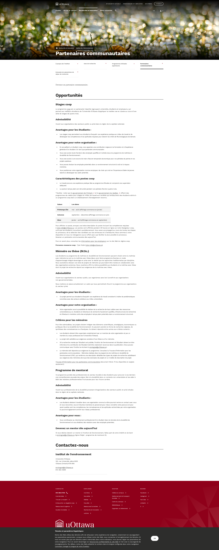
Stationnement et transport (120, 497)
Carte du (117, 501)
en (154, 10)
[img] (62, 4)
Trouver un (61, 499)
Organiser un (120, 508)
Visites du (118, 493)
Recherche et (91, 510)
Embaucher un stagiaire (65, 503)
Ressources (63, 506)
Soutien (61, 510)
